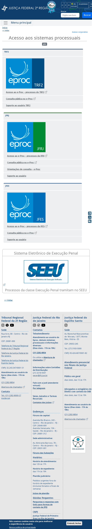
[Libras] (89, 213)
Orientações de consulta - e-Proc (23, 169)
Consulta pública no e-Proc (19, 99)
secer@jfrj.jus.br (40, 375)
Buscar (63, 11)
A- (62, 5)
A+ (69, 5)
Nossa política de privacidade (22, 527)
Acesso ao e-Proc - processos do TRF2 (25, 92)
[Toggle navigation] (17, 23)
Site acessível (78, 448)
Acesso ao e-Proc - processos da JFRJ (25, 156)
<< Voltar (5, 30)
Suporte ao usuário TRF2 (18, 105)
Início (4, 27)
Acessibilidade (83, 4)
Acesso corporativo (80, 32)
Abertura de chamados (11, 387)
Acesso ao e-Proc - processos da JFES (26, 226)
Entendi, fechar (74, 523)
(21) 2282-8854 (7, 382)
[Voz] (89, 217)
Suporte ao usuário (16, 176)
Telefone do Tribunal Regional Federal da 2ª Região (14, 347)
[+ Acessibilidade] (89, 221)
